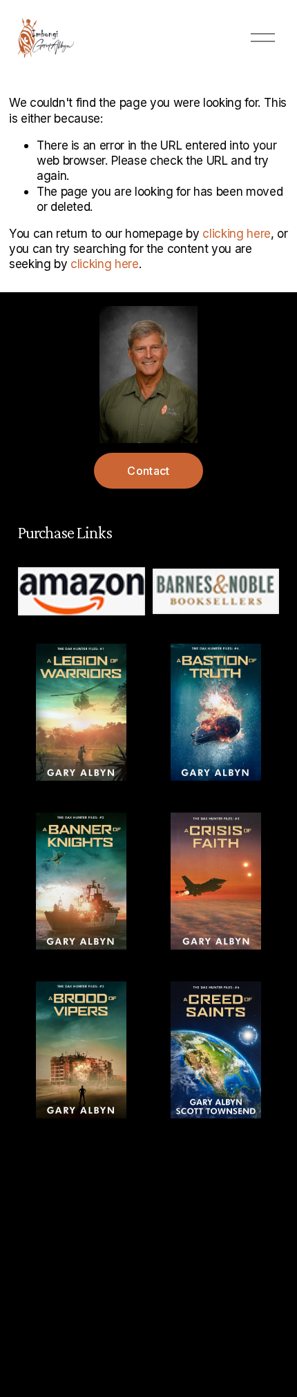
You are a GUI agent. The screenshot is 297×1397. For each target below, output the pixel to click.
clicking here (236, 233)
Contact (148, 471)
